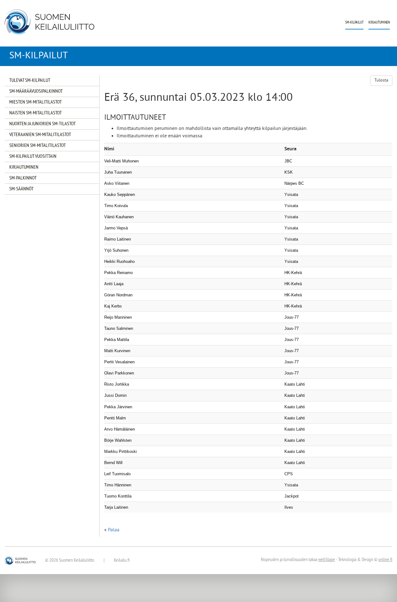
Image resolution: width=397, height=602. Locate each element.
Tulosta (381, 80)
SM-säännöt (21, 189)
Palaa (113, 530)
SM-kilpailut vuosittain (32, 156)
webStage (326, 560)
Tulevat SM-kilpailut (29, 80)
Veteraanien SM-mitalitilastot (40, 135)
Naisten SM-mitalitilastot (35, 113)
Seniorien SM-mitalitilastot (37, 146)
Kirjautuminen (379, 22)
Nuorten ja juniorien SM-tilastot (42, 124)
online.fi (385, 560)
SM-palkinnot (23, 178)
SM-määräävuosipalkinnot (36, 91)
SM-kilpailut (354, 22)
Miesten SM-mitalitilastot (35, 102)
